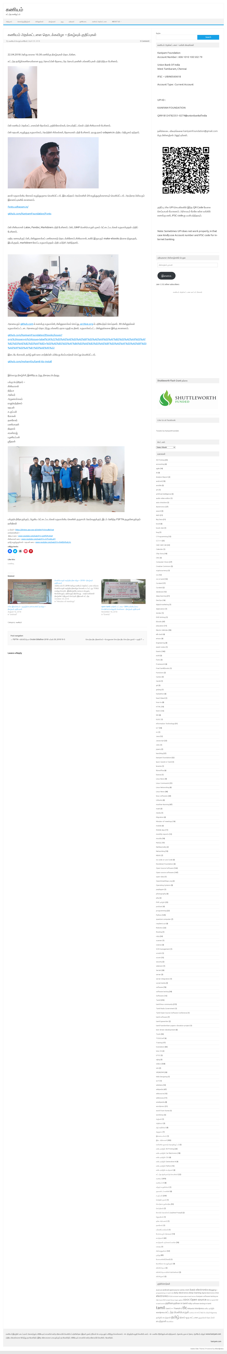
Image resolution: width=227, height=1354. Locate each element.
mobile (158, 826)
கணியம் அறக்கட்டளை (99, 21)
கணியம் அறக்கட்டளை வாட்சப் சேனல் (187, 292)
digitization (160, 609)
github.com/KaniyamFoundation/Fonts (29, 213)
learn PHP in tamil (165, 1300)
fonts (158, 660)
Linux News (160, 791)
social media (161, 983)
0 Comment (144, 41)
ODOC (186, 1299)
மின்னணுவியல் (161, 1251)
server (158, 974)
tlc (185, 1308)
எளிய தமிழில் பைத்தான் (164, 1170)
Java (157, 736)
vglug (158, 1059)
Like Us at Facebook (166, 420)
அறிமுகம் (9, 21)
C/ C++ (158, 541)
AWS (158, 515)
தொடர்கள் (211, 1318)
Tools (158, 1034)
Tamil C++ (169, 1308)
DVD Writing (160, 617)
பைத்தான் (159, 1238)
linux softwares (162, 796)
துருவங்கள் (202, 1318)
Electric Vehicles (162, 630)
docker (158, 613)
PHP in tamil (211, 1300)
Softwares (160, 996)
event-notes (160, 647)
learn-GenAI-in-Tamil (164, 762)
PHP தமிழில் (160, 902)
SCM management (163, 949)
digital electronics (208, 1293)
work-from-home (162, 1111)
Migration (159, 817)
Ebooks (159, 621)
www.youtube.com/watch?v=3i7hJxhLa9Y (38, 539)
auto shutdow (161, 502)
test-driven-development (165, 1030)
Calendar (159, 549)
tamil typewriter (162, 1021)
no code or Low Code (164, 860)
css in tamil (160, 579)
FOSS (170, 1296)
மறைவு (158, 1247)
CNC (157, 558)
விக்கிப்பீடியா (160, 1268)
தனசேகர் (159, 1225)
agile (158, 468)
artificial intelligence (163, 494)
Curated (159, 583)
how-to (159, 702)
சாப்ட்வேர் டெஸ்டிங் (203, 1312)
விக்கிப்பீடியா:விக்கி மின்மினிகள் (167, 1272)
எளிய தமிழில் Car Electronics (166, 1153)
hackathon (160, 694)
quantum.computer (163, 919)
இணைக (166, 275)
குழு (62, 21)
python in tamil (180, 1303)
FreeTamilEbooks (162, 668)
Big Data (159, 519)
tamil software (161, 1017)
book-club (160, 528)
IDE (157, 715)
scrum (158, 957)
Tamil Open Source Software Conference (171, 1013)
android (159, 481)
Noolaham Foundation (164, 864)
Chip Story (160, 553)
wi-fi (157, 1081)
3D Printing (160, 460)
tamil (160, 1308)
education (160, 626)
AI (157, 473)
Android (159, 1290)
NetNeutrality (161, 847)
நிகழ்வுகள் (52, 21)
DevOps (159, 600)
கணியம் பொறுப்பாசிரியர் (18, 41)
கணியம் (14, 9)
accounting (160, 464)
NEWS (158, 855)
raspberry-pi (161, 923)
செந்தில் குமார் (161, 1200)
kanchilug (159, 753)
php (157, 898)
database (159, 592)
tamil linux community (164, 1004)
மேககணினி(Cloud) (163, 1259)
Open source (198, 1299)
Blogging (212, 1290)
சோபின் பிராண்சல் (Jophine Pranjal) (169, 1213)
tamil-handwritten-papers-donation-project (173, 1025)
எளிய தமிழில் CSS (162, 1157)
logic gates (179, 1300)
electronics (162, 1296)
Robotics (159, 928)
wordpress (160, 1106)
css (157, 575)
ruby (157, 936)
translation (160, 1047)
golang (158, 689)
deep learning (161, 596)
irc (157, 732)
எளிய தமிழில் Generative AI (166, 1161)
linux (172, 1300)
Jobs (158, 745)
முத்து (158, 1255)
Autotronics (160, 507)
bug (157, 532)
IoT (157, 728)
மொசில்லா (170, 1321)
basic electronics (199, 1289)
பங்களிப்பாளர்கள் (162, 1230)
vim (157, 1068)
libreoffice (160, 770)
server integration (163, 979)
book (158, 524)
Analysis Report (162, 477)
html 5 (158, 711)
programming (161, 911)
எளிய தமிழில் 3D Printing (165, 1149)
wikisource (160, 1093)
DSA (217, 1293)
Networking (160, 851)
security (159, 962)
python (169, 1303)
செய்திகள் (159, 1208)
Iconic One (194, 1349)
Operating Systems (163, 885)
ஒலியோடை (83, 21)
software (159, 987)
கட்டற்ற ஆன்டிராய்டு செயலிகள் (167, 1174)
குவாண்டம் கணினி (163, 1191)
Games (158, 677)
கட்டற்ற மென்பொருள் (177, 1312)
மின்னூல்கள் (39, 21)
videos (158, 1064)
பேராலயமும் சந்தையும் (164, 1234)
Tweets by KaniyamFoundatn (167, 431)
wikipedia (159, 1089)
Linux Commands (162, 783)
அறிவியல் (159, 1123)
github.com (26, 323)
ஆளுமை (159, 1132)
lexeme (159, 766)
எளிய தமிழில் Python (163, 1166)
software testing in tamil (201, 1303)
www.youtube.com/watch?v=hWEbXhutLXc (53, 542)
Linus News (160, 779)
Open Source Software (164, 868)
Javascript (160, 741)
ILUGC (158, 719)
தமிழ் (175, 1317)
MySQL (158, 843)
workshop (160, 1115)
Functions (159, 673)
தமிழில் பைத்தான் (163, 1317)
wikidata (159, 1085)
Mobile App (160, 830)
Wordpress (199, 1308)
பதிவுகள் (71, 21)
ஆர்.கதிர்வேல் (161, 1127)
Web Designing (161, 1077)
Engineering (160, 643)
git (157, 685)
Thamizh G (178, 1308)
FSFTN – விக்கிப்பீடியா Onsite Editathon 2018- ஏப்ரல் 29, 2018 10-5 (38, 639)
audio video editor (163, 498)
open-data (160, 877)
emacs (158, 638)
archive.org (86, 323)
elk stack (159, 634)
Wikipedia (190, 1308)
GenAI (158, 681)
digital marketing (162, 604)
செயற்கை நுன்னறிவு (163, 1204)
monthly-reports (162, 834)
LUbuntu (159, 800)
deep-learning (195, 1293)
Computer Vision (162, 562)
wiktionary (160, 1098)
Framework (160, 664)
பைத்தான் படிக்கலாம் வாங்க (166, 1242)
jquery (158, 749)
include (175, 1296)
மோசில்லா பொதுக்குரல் (164, 1264)
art (157, 490)
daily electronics (181, 1293)
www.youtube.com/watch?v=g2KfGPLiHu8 (35, 536)
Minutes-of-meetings (164, 821)
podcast (159, 906)
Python (158, 915)
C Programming (162, 536)
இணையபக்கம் (161, 1136)
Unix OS (159, 1051)
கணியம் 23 (160, 1183)
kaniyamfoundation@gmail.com (200, 131)
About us (116, 21)
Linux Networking (162, 787)
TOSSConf (160, 1038)
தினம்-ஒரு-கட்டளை (189, 1317)
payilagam (160, 889)
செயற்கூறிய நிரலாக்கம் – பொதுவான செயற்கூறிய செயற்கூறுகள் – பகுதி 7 (115, 639)
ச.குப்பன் (159, 1196)
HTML (158, 707)
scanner (159, 940)
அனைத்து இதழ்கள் (23, 21)
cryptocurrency (161, 570)
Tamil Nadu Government (165, 1008)
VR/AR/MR (160, 1072)
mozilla (159, 838)
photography (161, 894)
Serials (158, 970)
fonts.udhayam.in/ (18, 206)
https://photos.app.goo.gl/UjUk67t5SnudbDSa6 (34, 530)
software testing (162, 991)
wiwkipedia (160, 1102)
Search (208, 37)
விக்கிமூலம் (160, 1276)
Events (158, 651)
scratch (159, 953)
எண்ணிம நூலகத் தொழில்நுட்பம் (167, 1145)
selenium (159, 966)
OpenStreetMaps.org (164, 881)
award (158, 511)
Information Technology (165, 723)
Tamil (158, 1000)
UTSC (158, 1055)
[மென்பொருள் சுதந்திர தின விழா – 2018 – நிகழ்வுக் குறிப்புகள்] (78, 591)
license (158, 775)
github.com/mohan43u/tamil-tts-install (30, 361)
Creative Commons (163, 566)
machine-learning (162, 804)
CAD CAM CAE (161, 545)
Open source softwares (165, 872)
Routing (159, 932)
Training (159, 1042)
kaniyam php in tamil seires (187, 1296)
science (159, 945)
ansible (158, 485)
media (158, 813)
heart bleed (160, 698)
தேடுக (158, 33)
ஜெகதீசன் (159, 1217)
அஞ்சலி (159, 1119)
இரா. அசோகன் (161, 1140)
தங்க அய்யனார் (161, 1221)
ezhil (158, 655)
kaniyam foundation (163, 757)
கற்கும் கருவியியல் (162, 1187)
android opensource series (174, 1290)
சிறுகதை (213, 1312)
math (158, 809)
